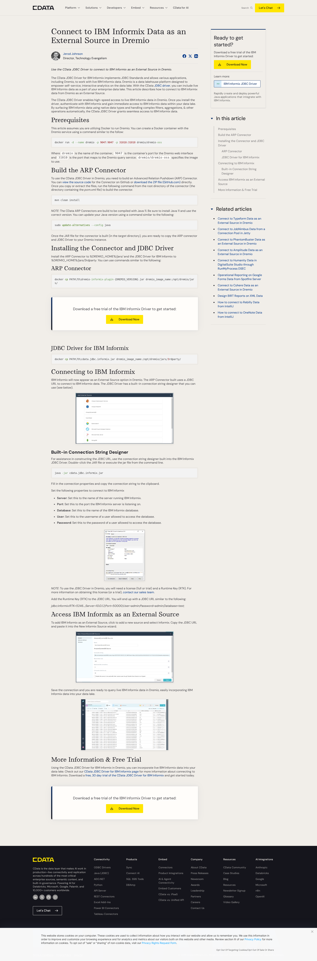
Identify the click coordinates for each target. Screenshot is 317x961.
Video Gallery (231, 902)
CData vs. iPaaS (168, 894)
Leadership (197, 890)
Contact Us (197, 908)
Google (260, 879)
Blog (225, 879)
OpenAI (260, 896)
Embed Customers (169, 888)
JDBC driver (162, 86)
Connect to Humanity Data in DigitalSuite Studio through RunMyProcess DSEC (237, 265)
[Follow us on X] (190, 56)
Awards (195, 885)
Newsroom (197, 879)
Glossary (228, 896)
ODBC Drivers (102, 867)
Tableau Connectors (106, 914)
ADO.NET (99, 879)
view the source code (76, 182)
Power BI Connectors (106, 908)
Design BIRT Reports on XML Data (240, 296)
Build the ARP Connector (234, 135)
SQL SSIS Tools (135, 879)
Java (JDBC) (101, 873)
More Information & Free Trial (237, 190)
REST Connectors (104, 896)
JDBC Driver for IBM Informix (240, 157)
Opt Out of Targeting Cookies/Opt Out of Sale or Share (245, 949)
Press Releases (199, 873)
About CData (199, 867)
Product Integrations (170, 873)
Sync (129, 867)
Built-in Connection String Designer (239, 171)
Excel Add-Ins (102, 902)
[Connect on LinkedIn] (196, 56)
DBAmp (130, 885)
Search (245, 7)
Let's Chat (266, 8)
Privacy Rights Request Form (159, 942)
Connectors (165, 867)
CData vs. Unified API (171, 900)
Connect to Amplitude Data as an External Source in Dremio (240, 252)
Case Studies (231, 873)
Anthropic (261, 867)
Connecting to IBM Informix (236, 163)
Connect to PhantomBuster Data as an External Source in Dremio (241, 241)
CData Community (234, 867)
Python (98, 885)
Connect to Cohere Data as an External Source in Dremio (238, 287)
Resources (229, 885)
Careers (195, 902)
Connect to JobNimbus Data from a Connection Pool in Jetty (241, 231)
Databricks (262, 873)
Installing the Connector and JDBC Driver (241, 143)
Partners (196, 896)
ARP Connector (232, 151)
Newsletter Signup (234, 890)
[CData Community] (55, 897)
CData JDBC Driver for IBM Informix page (111, 771)
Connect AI (132, 873)
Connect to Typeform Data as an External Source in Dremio (239, 221)
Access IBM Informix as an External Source (241, 182)
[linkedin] (35, 897)
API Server (100, 890)
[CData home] (46, 8)
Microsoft (261, 885)
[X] (42, 897)
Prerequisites (227, 129)
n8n (258, 890)
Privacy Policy (253, 939)
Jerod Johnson (73, 54)
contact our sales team (138, 592)
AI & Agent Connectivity (166, 880)
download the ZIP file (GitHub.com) (157, 182)
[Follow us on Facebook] (184, 56)
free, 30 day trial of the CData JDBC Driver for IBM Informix (124, 775)
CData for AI (181, 8)
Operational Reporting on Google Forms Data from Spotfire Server (240, 277)
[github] (48, 897)
